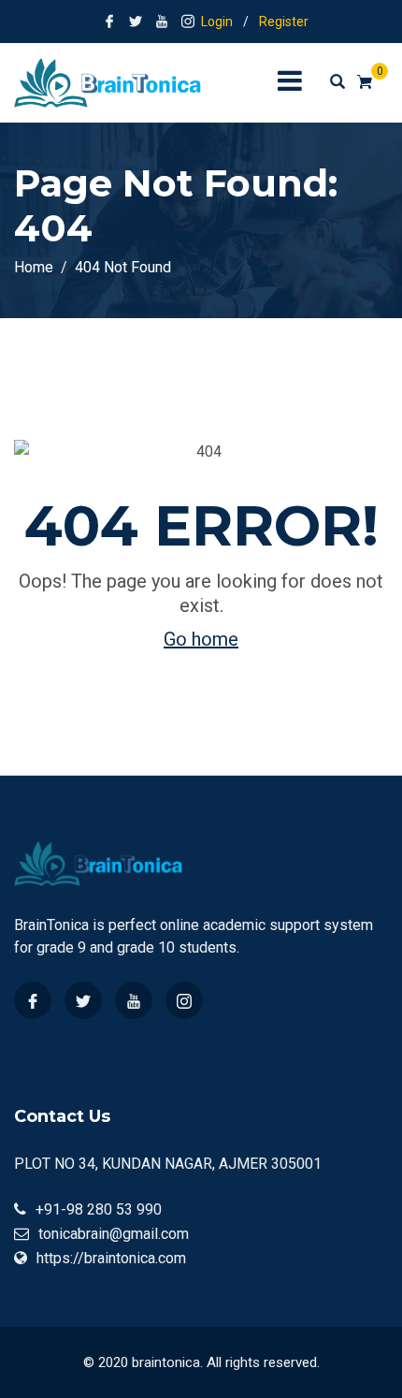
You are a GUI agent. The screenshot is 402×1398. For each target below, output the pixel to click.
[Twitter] (83, 1000)
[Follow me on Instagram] (187, 21)
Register (284, 21)
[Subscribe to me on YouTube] (161, 21)
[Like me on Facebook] (109, 21)
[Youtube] (133, 1000)
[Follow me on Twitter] (135, 21)
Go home (201, 639)
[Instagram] (184, 1000)
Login (217, 21)
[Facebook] (32, 1000)
